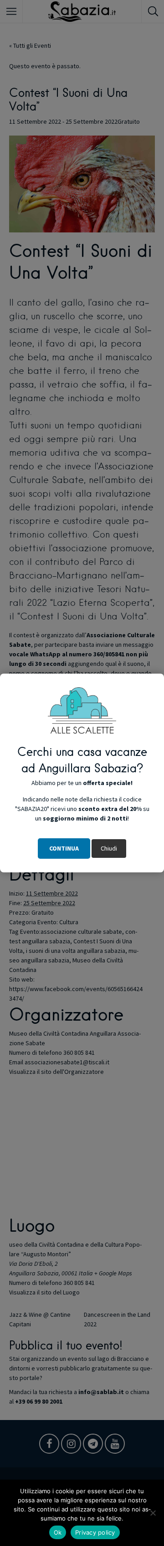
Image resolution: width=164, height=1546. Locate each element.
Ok (58, 1532)
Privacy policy (95, 1532)
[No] (152, 1512)
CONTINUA (64, 848)
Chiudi (109, 848)
